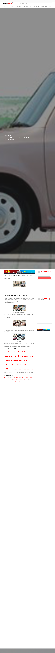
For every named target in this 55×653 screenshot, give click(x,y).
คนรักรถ (24, 6)
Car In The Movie (41, 6)
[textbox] (44, 275)
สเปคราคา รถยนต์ (48, 6)
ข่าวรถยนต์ (4, 6)
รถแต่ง (27, 6)
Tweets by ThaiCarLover (40, 322)
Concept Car (19, 6)
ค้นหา (44, 277)
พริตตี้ (30, 6)
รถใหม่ (8, 6)
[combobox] (44, 276)
